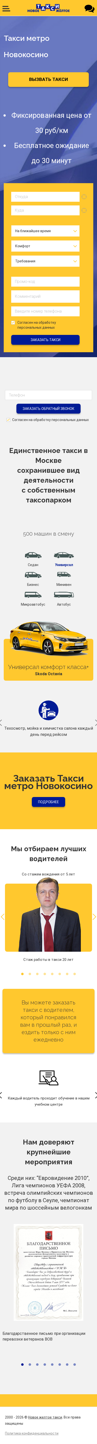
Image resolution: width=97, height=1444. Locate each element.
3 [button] (37, 974)
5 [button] (52, 974)
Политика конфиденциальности (31, 1433)
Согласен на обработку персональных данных (36, 325)
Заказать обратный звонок (48, 409)
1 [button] (22, 974)
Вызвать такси (48, 79)
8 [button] (74, 974)
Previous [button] (4, 917)
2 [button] (30, 974)
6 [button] (59, 974)
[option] (48, 646)
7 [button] (67, 974)
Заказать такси (45, 340)
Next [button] (93, 917)
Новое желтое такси (45, 1417)
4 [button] (45, 974)
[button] (33, 559)
